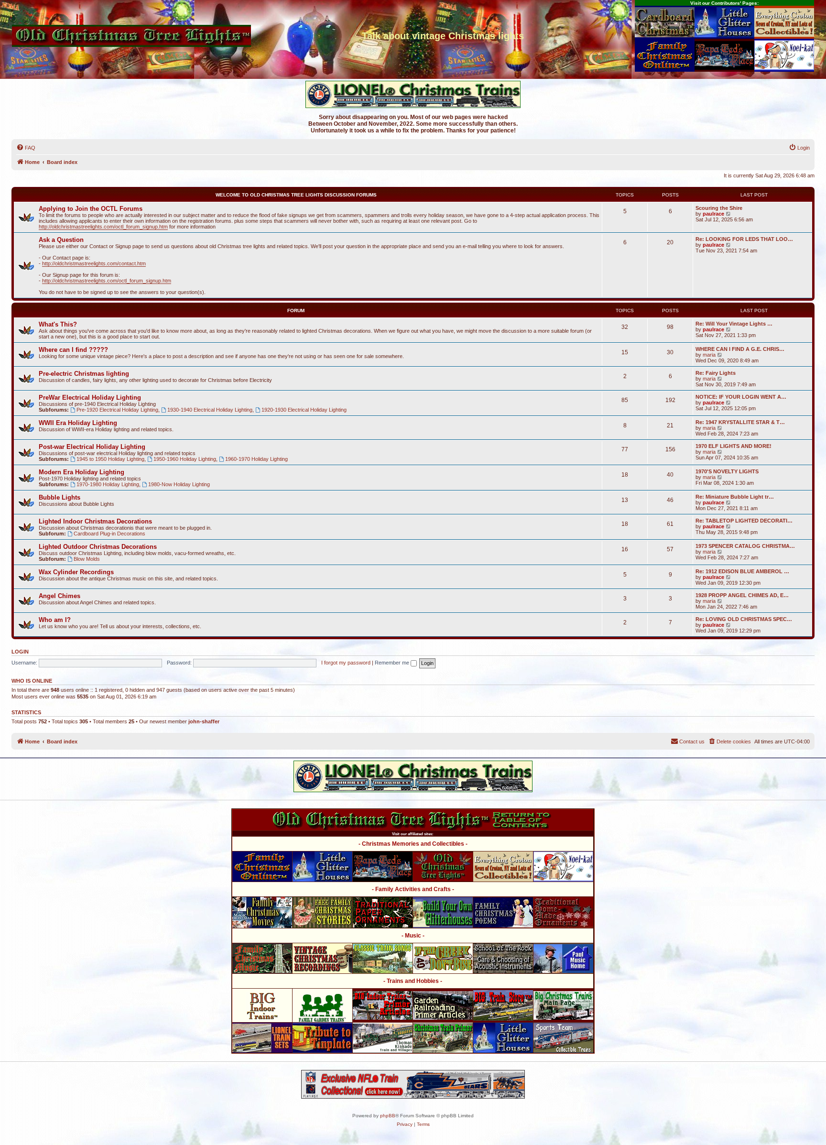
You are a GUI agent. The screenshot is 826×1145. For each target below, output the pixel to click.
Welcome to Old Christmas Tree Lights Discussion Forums (296, 194)
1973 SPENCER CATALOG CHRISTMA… (745, 546)
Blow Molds (87, 559)
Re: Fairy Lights (716, 373)
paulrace (713, 214)
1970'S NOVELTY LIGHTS (727, 471)
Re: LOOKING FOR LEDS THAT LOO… (744, 239)
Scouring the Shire (719, 208)
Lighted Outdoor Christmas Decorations (98, 546)
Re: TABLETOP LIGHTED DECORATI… (744, 520)
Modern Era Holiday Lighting (81, 472)
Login (20, 651)
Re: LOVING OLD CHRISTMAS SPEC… (744, 619)
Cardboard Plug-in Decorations (109, 533)
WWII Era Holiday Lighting (78, 422)
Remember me (393, 662)
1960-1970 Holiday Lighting (256, 459)
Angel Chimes (59, 596)
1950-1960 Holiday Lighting (184, 459)
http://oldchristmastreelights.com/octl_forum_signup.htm (103, 226)
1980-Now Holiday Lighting (179, 484)
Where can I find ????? (73, 349)
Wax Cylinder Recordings (76, 572)
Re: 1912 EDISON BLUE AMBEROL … (742, 571)
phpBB (387, 1115)
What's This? (58, 324)
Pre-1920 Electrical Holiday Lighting (117, 410)
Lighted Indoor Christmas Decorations (95, 521)
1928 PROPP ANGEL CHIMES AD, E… (742, 595)
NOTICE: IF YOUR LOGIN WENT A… (741, 397)
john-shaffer (203, 721)
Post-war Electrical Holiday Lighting (92, 446)
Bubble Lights (59, 497)
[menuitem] (25, 147)
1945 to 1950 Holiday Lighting (110, 459)
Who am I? (55, 619)
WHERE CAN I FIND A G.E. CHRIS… (740, 349)
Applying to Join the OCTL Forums (90, 208)
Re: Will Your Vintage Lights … (734, 324)
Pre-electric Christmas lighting (84, 373)
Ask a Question (61, 239)
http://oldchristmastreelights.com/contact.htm (94, 263)
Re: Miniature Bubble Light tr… (735, 497)
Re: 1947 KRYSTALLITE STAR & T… (740, 422)
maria (709, 355)
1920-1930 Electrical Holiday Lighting (304, 410)
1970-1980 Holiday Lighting (107, 484)
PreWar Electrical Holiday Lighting (90, 397)
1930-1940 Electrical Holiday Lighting (209, 410)
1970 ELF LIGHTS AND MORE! (734, 446)
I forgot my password (345, 662)
